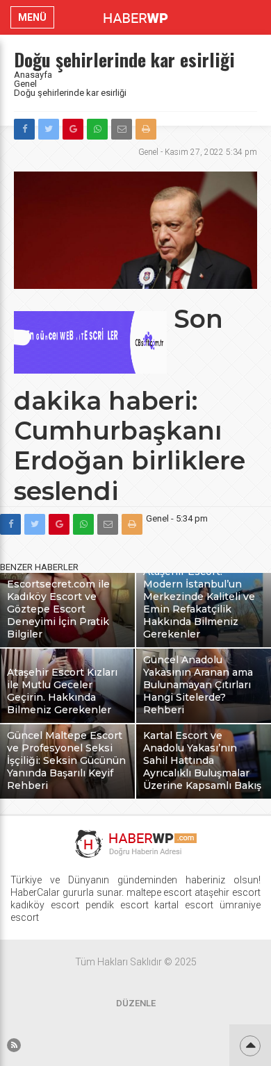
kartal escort (183, 904)
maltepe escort (159, 892)
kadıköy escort (44, 904)
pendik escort (117, 904)
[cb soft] (90, 369)
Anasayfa (33, 74)
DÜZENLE (136, 1003)
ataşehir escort (228, 892)
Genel (25, 83)
